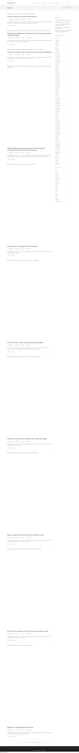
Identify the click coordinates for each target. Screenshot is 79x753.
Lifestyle (56, 187)
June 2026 (56, 44)
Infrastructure (57, 183)
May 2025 (56, 70)
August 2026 (57, 40)
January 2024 (57, 101)
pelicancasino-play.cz (4, 752)
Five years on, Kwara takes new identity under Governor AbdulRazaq (29, 52)
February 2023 (57, 122)
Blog (56, 170)
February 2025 (57, 75)
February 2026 (57, 52)
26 (42, 742)
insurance (56, 185)
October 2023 (57, 107)
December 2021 (57, 146)
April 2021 (56, 162)
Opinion (23, 19)
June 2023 (56, 115)
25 (39, 742)
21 (28, 742)
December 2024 (57, 79)
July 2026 (56, 42)
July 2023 (56, 113)
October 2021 (57, 150)
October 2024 (57, 83)
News (56, 189)
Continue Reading (12, 26)
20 (25, 742)
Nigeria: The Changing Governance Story (20, 727)
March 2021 (57, 164)
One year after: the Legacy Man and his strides (22, 246)
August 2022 (57, 134)
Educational (57, 175)
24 (36, 742)
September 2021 (58, 152)
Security (56, 195)
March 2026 (57, 50)
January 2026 (57, 54)
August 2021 (57, 154)
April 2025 (56, 71)
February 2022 (57, 142)
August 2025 (57, 64)
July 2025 (56, 66)
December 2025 (57, 56)
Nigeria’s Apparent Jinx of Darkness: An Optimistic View (25, 535)
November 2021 (57, 148)
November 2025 (57, 58)
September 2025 (58, 62)
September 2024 (58, 85)
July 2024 (56, 89)
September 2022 (58, 132)
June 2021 (56, 158)
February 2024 (57, 99)
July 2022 (56, 136)
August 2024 (57, 87)
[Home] (61, 7)
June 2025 (56, 68)
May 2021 (56, 160)
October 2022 (57, 130)
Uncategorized (57, 201)
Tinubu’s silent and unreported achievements (22, 16)
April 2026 (56, 48)
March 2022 (57, 140)
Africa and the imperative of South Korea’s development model (27, 631)
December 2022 (57, 126)
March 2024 (57, 97)
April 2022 (56, 138)
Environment (57, 179)
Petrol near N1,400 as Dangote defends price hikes (63, 20)
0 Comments (29, 19)
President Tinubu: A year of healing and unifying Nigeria (25, 342)
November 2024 (57, 81)
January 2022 (57, 144)
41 (47, 742)
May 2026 (56, 46)
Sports (56, 197)
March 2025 (57, 73)
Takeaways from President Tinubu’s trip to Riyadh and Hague (27, 439)
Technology (57, 199)
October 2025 (57, 60)
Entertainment (57, 177)
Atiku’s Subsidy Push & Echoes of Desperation (62, 22)
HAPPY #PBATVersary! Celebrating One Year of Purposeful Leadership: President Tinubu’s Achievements (26, 149)
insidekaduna (11, 3)
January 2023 (57, 124)
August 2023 (57, 111)
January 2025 (57, 77)
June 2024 (56, 91)
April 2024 (56, 95)
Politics (56, 193)
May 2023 (56, 117)
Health (56, 181)
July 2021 (56, 156)
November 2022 (57, 128)
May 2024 (56, 93)
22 (30, 742)
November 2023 (57, 105)
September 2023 (58, 109)
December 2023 (57, 103)
